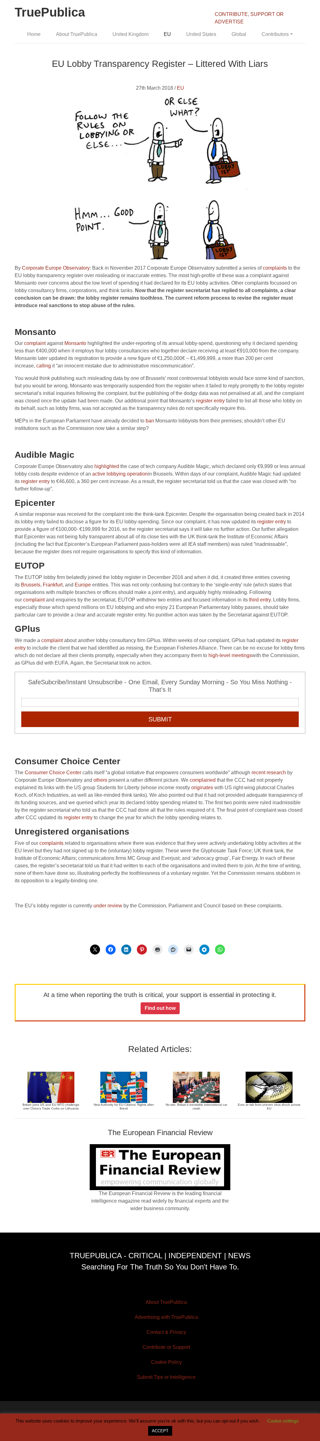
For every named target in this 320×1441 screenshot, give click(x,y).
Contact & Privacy (166, 1332)
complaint (35, 343)
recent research (269, 772)
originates (202, 787)
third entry (260, 599)
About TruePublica (76, 34)
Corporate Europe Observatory (56, 268)
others (100, 780)
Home (34, 34)
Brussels (30, 584)
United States (201, 34)
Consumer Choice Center (53, 772)
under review (107, 905)
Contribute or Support (166, 1347)
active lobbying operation (120, 473)
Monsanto (75, 343)
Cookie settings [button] (283, 1421)
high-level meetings (230, 655)
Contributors (275, 34)
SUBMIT (160, 719)
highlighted (106, 466)
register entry (210, 400)
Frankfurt (52, 584)
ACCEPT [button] (160, 1431)
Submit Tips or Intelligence (166, 1377)
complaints (275, 268)
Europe (83, 584)
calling (43, 365)
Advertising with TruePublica (166, 1317)
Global (239, 34)
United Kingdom (130, 34)
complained (203, 780)
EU (167, 34)
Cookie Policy (166, 1362)
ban (150, 420)
